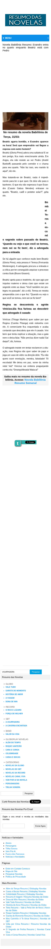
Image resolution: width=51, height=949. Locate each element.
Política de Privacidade (16, 877)
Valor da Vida (12, 734)
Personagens (12, 784)
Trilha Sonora (13, 787)
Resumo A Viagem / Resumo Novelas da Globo (27, 897)
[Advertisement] (25, 80)
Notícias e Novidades (15, 857)
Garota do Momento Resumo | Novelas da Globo (27, 916)
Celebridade (12, 753)
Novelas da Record (15, 773)
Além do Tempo (13, 743)
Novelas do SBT (13, 769)
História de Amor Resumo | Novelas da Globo (26, 905)
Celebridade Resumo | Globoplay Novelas (24, 894)
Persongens (11, 846)
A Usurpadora (13, 722)
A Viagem (10, 698)
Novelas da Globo (15, 765)
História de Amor (14, 694)
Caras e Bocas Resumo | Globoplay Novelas (26, 891)
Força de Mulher (14, 714)
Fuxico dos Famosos (15, 854)
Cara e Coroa (12, 750)
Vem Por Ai (11, 851)
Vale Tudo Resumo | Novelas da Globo (23, 902)
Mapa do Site (11, 871)
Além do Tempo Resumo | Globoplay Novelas (26, 889)
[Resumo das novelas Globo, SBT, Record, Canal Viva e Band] (25, 14)
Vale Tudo (11, 687)
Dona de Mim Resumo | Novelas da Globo (25, 899)
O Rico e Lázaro (13, 710)
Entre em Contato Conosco (18, 869)
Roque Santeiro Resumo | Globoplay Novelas (26, 913)
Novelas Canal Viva (15, 776)
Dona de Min (11, 702)
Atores (8, 843)
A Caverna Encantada (16, 726)
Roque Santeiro (14, 746)
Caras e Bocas (13, 757)
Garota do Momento (16, 691)
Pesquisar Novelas (14, 874)
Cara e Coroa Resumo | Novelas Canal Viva (25, 935)
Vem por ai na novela (16, 780)
